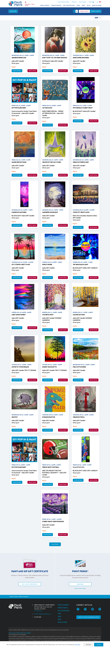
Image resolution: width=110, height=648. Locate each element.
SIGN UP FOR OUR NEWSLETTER (88, 617)
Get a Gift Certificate (29, 584)
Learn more (77, 644)
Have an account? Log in (80, 588)
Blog (88, 5)
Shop (83, 5)
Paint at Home (96, 5)
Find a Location (82, 1)
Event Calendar (63, 605)
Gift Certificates (69, 5)
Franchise (74, 1)
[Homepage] (20, 606)
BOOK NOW (32, 70)
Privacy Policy (20, 633)
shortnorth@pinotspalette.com (42, 614)
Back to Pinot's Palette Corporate (19, 596)
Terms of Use (12, 633)
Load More (55, 544)
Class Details (17, 70)
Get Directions (38, 611)
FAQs (78, 5)
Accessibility (27, 633)
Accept (99, 644)
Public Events (45, 5)
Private (95, 11)
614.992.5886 (37, 617)
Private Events (56, 5)
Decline (88, 644)
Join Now (80, 584)
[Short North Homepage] (16, 3)
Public (84, 11)
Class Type (13, 11)
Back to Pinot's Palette (64, 1)
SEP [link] (97, 18)
